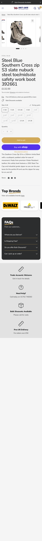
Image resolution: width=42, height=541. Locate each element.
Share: (4, 178)
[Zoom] (32, 20)
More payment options (21, 151)
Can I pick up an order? (13, 254)
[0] (38, 8)
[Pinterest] (15, 178)
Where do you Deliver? (13, 235)
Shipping (12, 92)
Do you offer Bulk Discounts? (15, 247)
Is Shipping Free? (11, 241)
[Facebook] (8, 178)
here (22, 195)
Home (3, 14)
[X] (12, 178)
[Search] (35, 8)
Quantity (5, 127)
